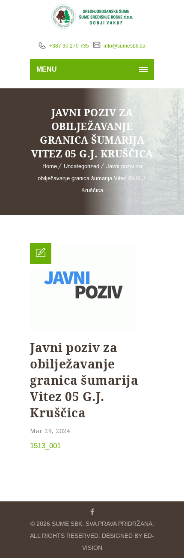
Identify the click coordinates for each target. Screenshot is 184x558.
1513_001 (45, 446)
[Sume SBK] (92, 16)
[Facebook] (92, 512)
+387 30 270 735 (68, 46)
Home (49, 166)
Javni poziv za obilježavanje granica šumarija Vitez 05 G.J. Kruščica (92, 178)
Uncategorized (81, 166)
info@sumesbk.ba (123, 46)
